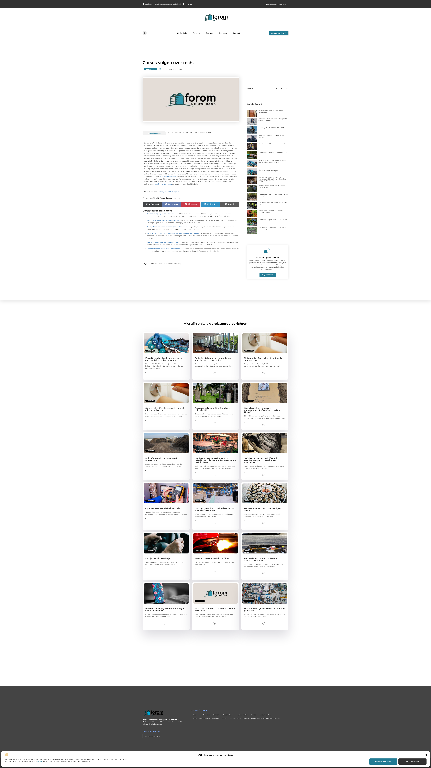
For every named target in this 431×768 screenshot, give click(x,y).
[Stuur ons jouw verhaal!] (267, 250)
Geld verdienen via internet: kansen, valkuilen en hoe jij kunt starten (255, 718)
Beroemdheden (228, 715)
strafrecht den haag (163, 184)
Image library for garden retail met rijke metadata (272, 128)
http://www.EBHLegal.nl (169, 192)
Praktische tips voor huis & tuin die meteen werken (271, 211)
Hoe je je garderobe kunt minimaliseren (163, 242)
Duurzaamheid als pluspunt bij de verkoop (271, 136)
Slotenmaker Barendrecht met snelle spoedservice (263, 359)
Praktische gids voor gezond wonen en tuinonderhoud (272, 220)
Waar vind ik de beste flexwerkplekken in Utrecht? (215, 609)
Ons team (223, 33)
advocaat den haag (168, 176)
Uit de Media (182, 33)
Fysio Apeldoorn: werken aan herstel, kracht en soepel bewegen (271, 170)
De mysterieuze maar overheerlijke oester (164, 227)
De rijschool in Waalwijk (157, 558)
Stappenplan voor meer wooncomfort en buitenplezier (273, 195)
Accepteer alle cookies (383, 761)
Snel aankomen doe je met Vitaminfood (163, 249)
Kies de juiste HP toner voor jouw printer (273, 144)
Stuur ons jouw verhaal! (268, 257)
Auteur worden (265, 715)
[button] (425, 755)
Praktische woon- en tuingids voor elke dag (272, 203)
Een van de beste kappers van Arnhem (163, 220)
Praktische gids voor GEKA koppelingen (272, 152)
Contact (236, 33)
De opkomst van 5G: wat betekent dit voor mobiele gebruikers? (173, 233)
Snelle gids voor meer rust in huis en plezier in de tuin (271, 186)
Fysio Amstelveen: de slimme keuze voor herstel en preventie (213, 359)
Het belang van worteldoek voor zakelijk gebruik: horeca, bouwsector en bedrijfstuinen (215, 460)
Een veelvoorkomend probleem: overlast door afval (260, 559)
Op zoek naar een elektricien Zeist (163, 508)
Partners (196, 33)
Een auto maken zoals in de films (212, 558)
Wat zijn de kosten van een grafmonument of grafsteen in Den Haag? (262, 410)
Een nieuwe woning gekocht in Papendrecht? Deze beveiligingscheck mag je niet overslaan (272, 179)
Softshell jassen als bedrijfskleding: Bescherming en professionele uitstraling (262, 460)
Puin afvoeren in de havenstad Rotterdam (161, 459)
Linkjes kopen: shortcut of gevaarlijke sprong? (210, 718)
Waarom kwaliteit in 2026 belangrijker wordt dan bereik (272, 119)
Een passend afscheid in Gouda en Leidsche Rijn (212, 409)
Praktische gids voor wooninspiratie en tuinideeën (272, 228)
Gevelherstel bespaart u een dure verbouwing (270, 111)
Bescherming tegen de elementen (161, 214)
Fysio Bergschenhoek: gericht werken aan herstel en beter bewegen (272, 161)
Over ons (209, 33)
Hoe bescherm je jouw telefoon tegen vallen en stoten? (165, 609)
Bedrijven (150, 69)
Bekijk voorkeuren (412, 761)
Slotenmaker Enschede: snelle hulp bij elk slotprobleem (164, 409)
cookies (39, 761)
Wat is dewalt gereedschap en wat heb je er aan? (264, 609)
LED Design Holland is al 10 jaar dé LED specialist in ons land (215, 509)
